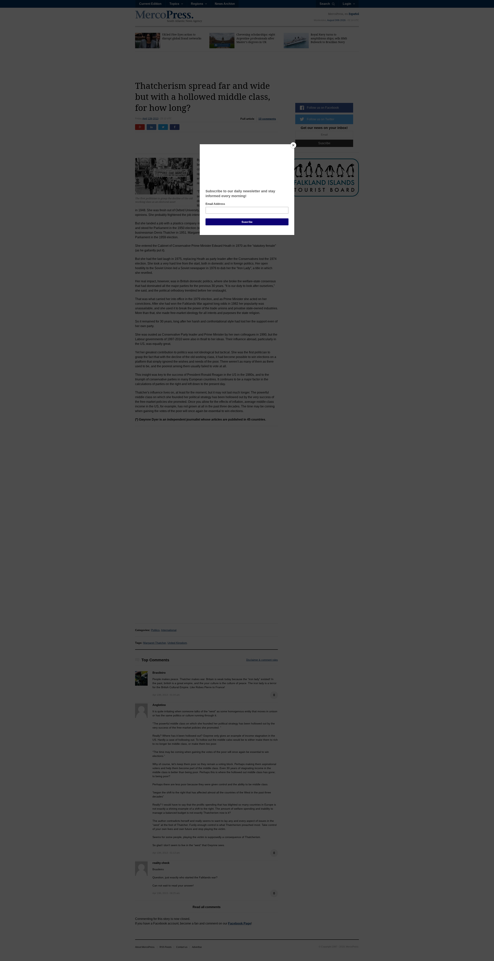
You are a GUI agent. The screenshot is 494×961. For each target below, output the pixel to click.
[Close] (293, 145)
